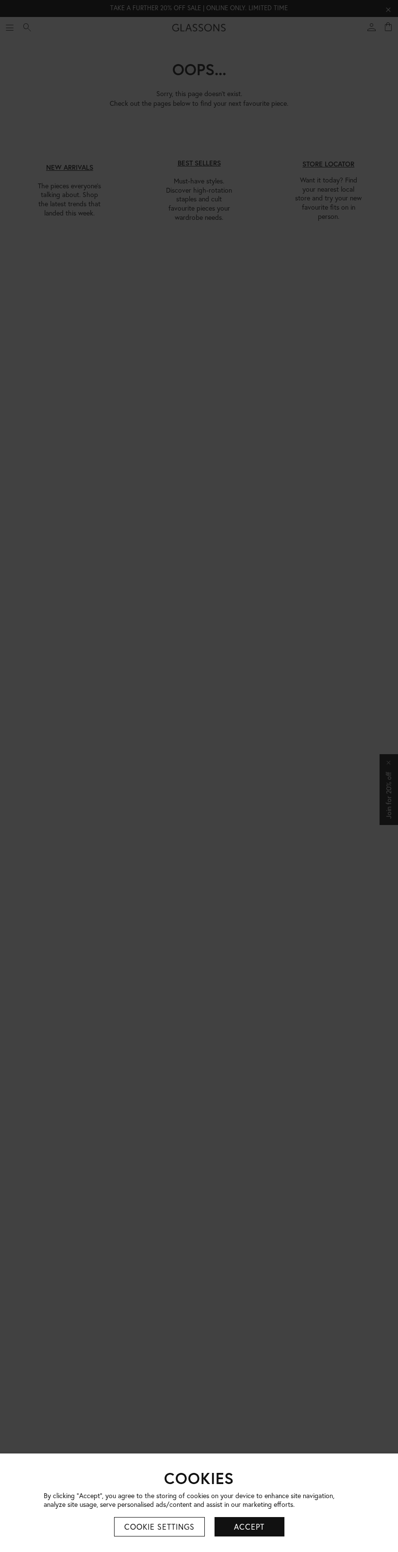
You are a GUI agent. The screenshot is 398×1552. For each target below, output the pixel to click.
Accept (249, 1526)
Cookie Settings (159, 1526)
